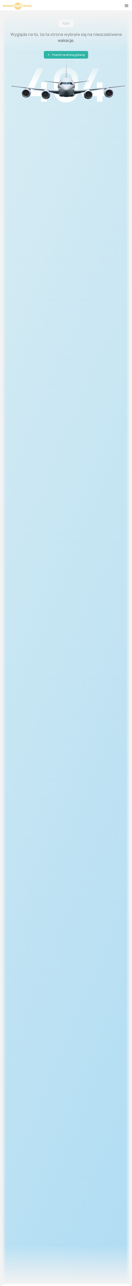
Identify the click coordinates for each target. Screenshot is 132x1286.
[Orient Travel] (18, 6)
